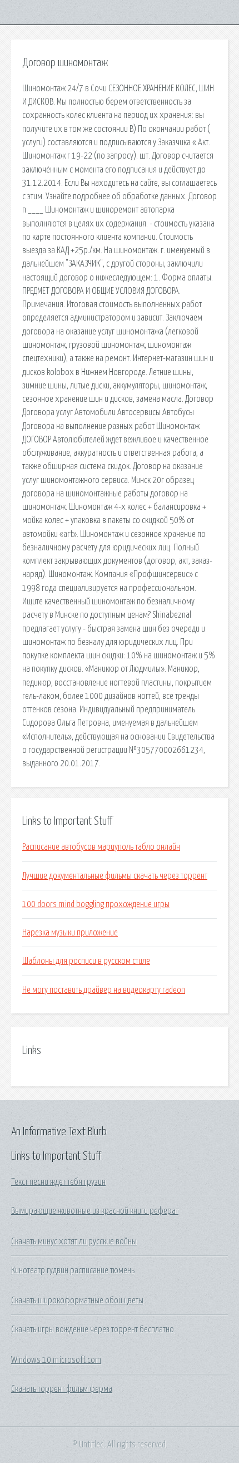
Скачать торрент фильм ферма (61, 1389)
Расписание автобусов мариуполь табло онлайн (101, 847)
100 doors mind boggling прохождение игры (96, 904)
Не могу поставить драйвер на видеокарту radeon (103, 990)
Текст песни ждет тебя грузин (58, 1182)
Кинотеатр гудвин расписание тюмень (73, 1270)
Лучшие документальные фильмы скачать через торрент (114, 875)
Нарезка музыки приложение (70, 932)
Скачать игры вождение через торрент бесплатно (92, 1329)
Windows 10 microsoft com (56, 1360)
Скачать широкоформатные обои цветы (77, 1300)
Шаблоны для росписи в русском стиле (86, 961)
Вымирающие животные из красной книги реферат (94, 1210)
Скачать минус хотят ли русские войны (74, 1241)
